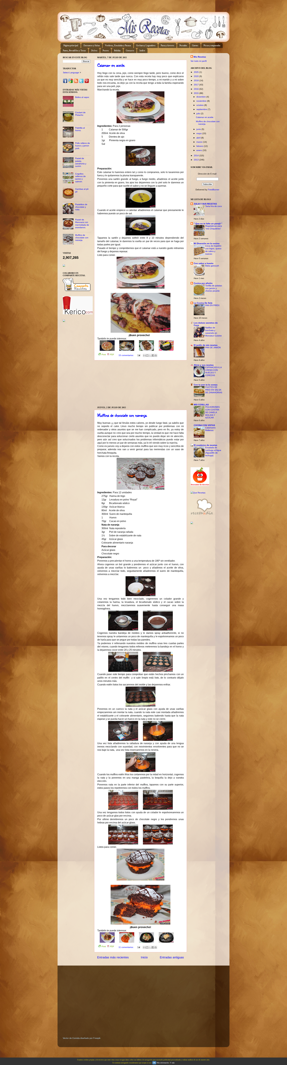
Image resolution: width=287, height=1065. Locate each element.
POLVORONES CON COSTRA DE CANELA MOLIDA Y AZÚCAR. (212, 412)
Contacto (130, 50)
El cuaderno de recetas (205, 445)
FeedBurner (213, 189)
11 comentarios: (126, 947)
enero (199, 150)
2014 (196, 155)
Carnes (195, 45)
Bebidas (117, 50)
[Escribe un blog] (147, 355)
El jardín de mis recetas (205, 345)
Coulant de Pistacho (80, 113)
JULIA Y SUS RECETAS (205, 204)
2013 (196, 159)
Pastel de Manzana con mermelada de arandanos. (82, 223)
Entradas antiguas (172, 957)
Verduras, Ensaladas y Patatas (118, 45)
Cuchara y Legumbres (145, 45)
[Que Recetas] (198, 492)
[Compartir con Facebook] (152, 355)
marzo (199, 142)
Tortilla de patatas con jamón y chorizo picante (213, 288)
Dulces (94, 50)
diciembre (201, 97)
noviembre (201, 101)
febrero (200, 146)
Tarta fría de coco (213, 206)
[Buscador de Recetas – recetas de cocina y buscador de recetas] (200, 485)
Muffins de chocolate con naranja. (122, 415)
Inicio (144, 957)
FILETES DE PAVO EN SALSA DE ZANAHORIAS (213, 390)
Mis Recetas (200, 57)
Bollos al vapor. (82, 97)
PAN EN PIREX (212, 305)
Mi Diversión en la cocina (206, 243)
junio (198, 129)
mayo (199, 133)
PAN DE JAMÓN (213, 347)
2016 (196, 89)
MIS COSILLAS (201, 404)
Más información (163, 1063)
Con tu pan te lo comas (205, 385)
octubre (200, 105)
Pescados (183, 45)
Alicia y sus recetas (204, 365)
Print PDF (107, 354)
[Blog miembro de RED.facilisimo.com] (64, 321)
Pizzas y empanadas (211, 45)
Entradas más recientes (113, 957)
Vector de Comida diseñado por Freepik (81, 1038)
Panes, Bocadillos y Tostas (74, 50)
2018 (196, 80)
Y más (172, 1063)
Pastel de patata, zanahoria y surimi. (80, 162)
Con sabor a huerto (203, 263)
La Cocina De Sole (203, 303)
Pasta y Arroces (167, 45)
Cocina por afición (203, 283)
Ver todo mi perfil (199, 61)
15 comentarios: (126, 355)
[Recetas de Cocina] (202, 515)
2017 (196, 84)
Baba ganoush (212, 266)
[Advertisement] (140, 383)
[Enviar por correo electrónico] (144, 355)
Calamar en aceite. (111, 65)
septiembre (202, 109)
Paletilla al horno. (80, 129)
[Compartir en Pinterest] (155, 355)
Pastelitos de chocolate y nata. (81, 207)
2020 (196, 76)
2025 (196, 72)
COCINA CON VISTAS (204, 425)
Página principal (70, 45)
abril (198, 138)
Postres (106, 50)
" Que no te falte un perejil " (208, 223)
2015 (196, 93)
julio (198, 113)
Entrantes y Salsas (91, 45)
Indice (142, 50)
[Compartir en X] (150, 355)
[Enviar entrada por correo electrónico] (138, 355)
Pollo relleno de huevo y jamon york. (82, 146)
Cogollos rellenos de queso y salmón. (80, 178)
